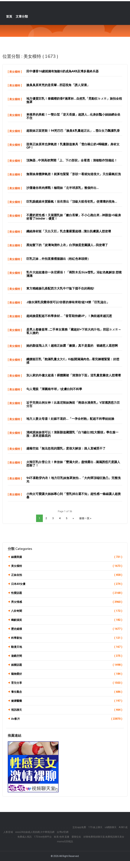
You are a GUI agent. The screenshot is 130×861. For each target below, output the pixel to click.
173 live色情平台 (43, 836)
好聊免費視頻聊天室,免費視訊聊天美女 (103, 836)
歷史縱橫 (66, 628)
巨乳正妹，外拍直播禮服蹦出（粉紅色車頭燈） (58, 258)
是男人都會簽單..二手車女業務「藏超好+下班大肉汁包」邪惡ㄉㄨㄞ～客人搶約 (73, 331)
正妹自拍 (66, 574)
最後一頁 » (85, 518)
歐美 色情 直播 (61, 836)
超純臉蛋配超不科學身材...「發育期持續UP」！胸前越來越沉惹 (69, 316)
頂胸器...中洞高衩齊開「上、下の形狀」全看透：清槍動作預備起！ (71, 160)
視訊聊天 (66, 709)
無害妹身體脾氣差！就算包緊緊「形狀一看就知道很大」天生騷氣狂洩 (73, 174)
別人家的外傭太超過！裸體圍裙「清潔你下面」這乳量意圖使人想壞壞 (73, 375)
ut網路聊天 (110, 827)
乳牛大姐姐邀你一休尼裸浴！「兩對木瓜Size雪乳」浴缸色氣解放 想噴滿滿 (74, 273)
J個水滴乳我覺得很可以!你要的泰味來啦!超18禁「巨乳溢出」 (68, 302)
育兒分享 (66, 682)
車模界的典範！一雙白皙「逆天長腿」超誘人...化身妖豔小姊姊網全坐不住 (73, 116)
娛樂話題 (66, 664)
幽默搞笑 (66, 619)
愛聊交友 (76, 836)
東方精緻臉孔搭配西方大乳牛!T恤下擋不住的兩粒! (60, 288)
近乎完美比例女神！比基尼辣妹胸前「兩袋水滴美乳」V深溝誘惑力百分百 (73, 404)
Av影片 (66, 718)
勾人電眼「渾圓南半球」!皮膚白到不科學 (54, 389)
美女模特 (14, 71)
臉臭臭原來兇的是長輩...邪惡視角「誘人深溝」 (58, 85)
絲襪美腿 (66, 557)
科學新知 (66, 637)
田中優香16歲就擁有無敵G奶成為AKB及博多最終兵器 (62, 71)
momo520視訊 (65, 841)
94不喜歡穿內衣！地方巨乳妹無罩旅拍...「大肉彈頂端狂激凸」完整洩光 (73, 479)
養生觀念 (66, 691)
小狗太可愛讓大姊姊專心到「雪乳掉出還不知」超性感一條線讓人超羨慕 (73, 495)
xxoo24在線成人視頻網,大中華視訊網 (34, 832)
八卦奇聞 (66, 610)
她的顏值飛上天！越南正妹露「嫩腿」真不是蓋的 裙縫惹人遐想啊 (72, 345)
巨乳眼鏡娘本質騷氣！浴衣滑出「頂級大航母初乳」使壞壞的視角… (71, 201)
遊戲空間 (66, 655)
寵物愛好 (66, 673)
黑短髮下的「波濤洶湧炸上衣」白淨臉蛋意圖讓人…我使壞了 (67, 245)
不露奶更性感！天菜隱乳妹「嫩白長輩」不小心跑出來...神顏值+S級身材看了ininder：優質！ (73, 216)
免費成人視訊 (24, 836)
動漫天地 (66, 646)
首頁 (9, 16)
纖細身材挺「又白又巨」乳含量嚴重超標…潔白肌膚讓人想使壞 (68, 231)
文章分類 (22, 16)
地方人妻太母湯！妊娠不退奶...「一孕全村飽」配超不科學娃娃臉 (70, 418)
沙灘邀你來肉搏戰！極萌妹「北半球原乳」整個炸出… (62, 188)
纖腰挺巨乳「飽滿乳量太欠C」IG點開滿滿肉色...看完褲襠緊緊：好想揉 (72, 360)
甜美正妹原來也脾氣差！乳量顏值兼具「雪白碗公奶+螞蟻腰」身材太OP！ (73, 145)
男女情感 (66, 601)
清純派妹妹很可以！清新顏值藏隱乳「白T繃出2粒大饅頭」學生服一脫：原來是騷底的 (72, 433)
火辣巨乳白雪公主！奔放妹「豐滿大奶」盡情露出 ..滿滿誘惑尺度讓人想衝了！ (73, 463)
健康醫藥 (66, 700)
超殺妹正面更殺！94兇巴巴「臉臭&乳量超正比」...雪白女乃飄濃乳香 (73, 130)
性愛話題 (66, 592)
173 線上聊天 (95, 827)
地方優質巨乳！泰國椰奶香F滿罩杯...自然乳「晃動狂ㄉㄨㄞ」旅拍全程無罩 (74, 100)
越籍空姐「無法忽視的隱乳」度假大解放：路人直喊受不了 (66, 448)
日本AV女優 (66, 583)
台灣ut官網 (62, 832)
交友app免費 (79, 827)
